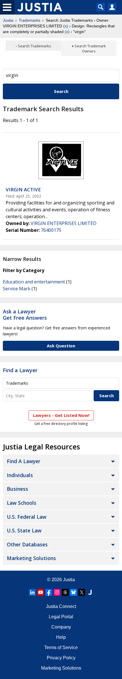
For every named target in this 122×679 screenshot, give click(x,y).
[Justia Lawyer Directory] (90, 592)
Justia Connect (61, 606)
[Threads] (65, 592)
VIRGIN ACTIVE (23, 189)
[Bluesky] (73, 592)
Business (17, 488)
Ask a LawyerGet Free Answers (25, 314)
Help (61, 637)
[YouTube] (40, 592)
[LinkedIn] (32, 592)
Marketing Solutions (31, 558)
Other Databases (27, 544)
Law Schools (21, 502)
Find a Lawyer (20, 370)
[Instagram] (57, 592)
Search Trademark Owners (90, 48)
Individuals (20, 475)
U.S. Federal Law (26, 516)
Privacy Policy (61, 657)
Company (61, 627)
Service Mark (16, 288)
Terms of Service (61, 647)
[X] (81, 592)
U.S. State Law (24, 530)
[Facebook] (48, 592)
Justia (8, 20)
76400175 (51, 230)
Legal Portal (61, 616)
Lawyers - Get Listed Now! (61, 415)
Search (61, 91)
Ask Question (61, 345)
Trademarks (29, 20)
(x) (65, 26)
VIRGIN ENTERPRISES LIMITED (63, 223)
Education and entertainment (34, 282)
